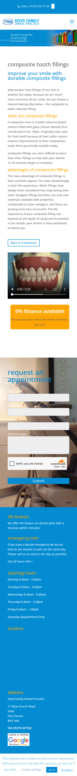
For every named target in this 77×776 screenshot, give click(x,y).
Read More (67, 769)
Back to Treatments (24, 243)
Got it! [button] (52, 769)
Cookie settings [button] (31, 769)
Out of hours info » (20, 561)
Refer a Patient (64, 6)
